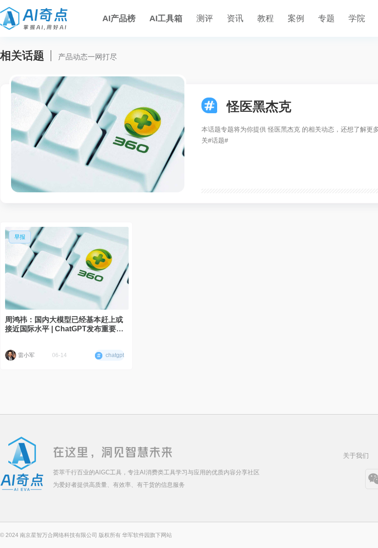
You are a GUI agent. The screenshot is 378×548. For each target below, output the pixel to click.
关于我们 (356, 455)
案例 (296, 18)
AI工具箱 (166, 18)
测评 (204, 18)
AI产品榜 (119, 18)
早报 (19, 237)
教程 (265, 18)
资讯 (235, 18)
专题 (326, 18)
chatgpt (110, 355)
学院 (356, 18)
